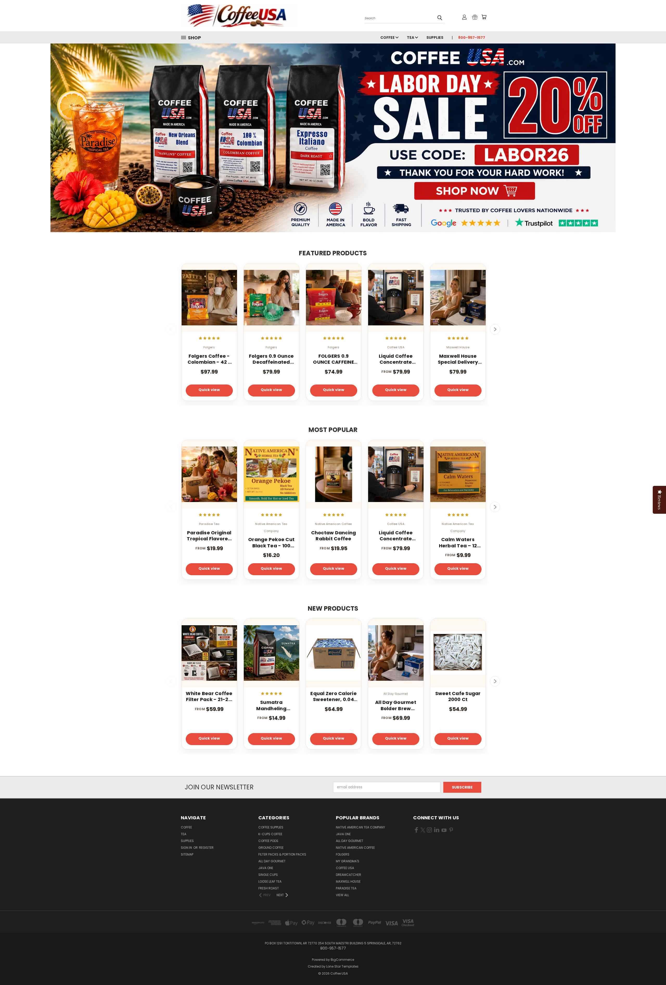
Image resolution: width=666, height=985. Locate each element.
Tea (411, 37)
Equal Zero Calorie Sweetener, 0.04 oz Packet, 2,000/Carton (333, 696)
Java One (265, 868)
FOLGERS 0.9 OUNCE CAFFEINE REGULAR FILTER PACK (333, 359)
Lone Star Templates (342, 966)
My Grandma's (347, 861)
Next (495, 329)
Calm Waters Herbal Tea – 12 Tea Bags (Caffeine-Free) (458, 542)
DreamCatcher (348, 874)
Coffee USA (345, 868)
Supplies (434, 37)
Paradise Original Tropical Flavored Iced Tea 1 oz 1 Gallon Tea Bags (209, 536)
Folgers (342, 854)
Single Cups (268, 874)
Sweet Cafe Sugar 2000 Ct (458, 696)
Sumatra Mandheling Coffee (271, 705)
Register (206, 847)
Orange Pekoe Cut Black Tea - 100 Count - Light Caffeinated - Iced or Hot (271, 542)
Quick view (209, 389)
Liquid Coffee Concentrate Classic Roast (396, 359)
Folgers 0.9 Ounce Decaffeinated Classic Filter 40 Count (271, 359)
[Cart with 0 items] (483, 17)
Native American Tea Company (360, 827)
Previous (171, 329)
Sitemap (187, 854)
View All (342, 895)
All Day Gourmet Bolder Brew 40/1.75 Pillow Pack (395, 705)
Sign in (187, 847)
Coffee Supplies (270, 827)
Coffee (387, 37)
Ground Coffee (271, 847)
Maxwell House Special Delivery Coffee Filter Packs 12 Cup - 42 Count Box (458, 359)
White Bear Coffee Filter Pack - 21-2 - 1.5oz (209, 696)
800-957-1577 (471, 37)
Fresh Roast (268, 888)
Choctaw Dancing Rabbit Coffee (333, 536)
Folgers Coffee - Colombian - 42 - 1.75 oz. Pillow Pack (209, 359)
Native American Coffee (355, 847)
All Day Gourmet (272, 861)
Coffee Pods (268, 841)
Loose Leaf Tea (269, 881)
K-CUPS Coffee (270, 834)
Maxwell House (348, 881)
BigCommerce (342, 959)
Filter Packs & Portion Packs (282, 854)
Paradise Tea (346, 888)
